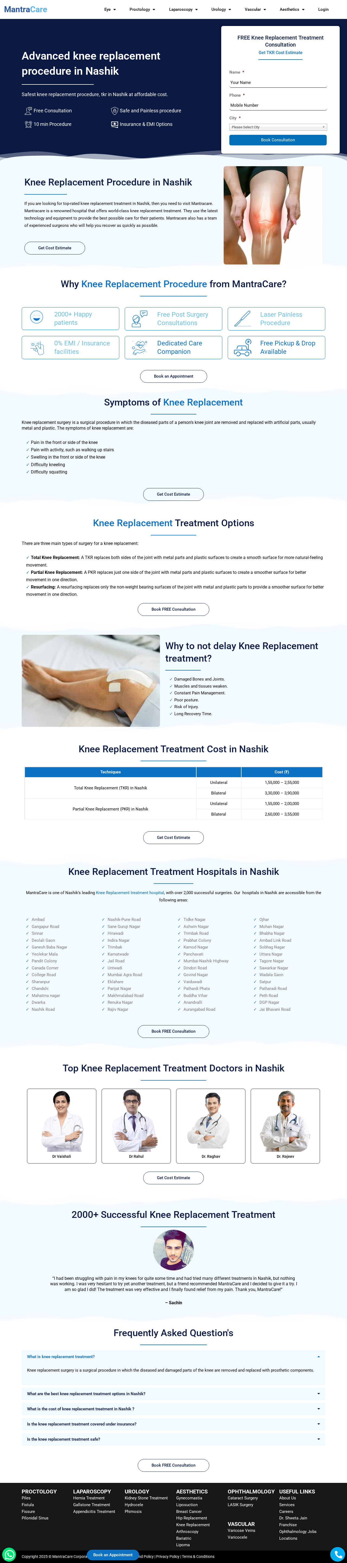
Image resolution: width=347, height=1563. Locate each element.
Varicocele (237, 1537)
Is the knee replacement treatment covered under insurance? (81, 1424)
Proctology (140, 9)
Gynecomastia (189, 1498)
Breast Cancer (189, 1511)
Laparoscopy (180, 9)
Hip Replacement (191, 1518)
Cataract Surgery (243, 1498)
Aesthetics (289, 9)
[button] (173, 1357)
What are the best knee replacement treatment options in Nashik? (86, 1393)
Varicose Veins (241, 1530)
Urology (218, 9)
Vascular (253, 9)
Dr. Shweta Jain (293, 1518)
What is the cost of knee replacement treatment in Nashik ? (80, 1409)
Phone (237, 95)
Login (323, 9)
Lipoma (183, 1544)
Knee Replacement (193, 1524)
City (235, 118)
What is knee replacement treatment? (61, 1356)
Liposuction (187, 1504)
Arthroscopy (187, 1531)
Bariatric (183, 1538)
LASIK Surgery (240, 1504)
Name (236, 72)
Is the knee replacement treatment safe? (63, 1439)
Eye (107, 9)
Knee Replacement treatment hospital (130, 892)
